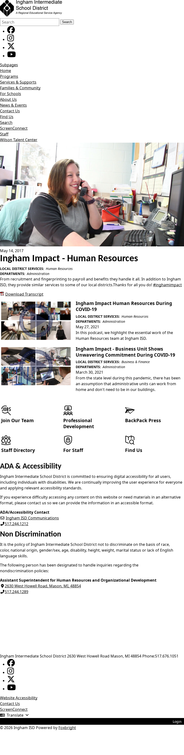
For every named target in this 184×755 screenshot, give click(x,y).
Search (67, 22)
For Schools (10, 93)
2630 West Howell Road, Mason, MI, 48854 (43, 586)
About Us (8, 99)
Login (177, 721)
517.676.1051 (166, 656)
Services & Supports (18, 82)
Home (5, 70)
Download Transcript (24, 294)
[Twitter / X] (11, 47)
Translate (15, 715)
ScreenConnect (14, 128)
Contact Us (10, 111)
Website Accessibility (18, 697)
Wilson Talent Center (18, 139)
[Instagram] (10, 39)
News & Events (13, 105)
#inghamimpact (167, 284)
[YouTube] (11, 55)
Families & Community (20, 88)
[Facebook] (11, 31)
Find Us (6, 116)
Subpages (9, 64)
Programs (9, 76)
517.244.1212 (16, 523)
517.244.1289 (16, 591)
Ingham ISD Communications (32, 518)
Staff (4, 134)
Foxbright (67, 727)
